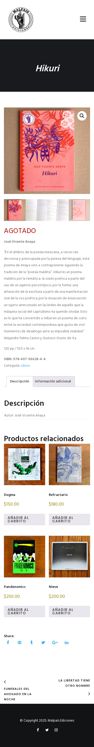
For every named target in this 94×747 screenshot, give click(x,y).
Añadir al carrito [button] (18, 519)
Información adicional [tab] (53, 381)
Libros (25, 366)
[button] (82, 116)
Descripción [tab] (19, 381)
